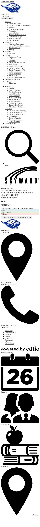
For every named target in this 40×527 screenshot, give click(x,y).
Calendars (12, 61)
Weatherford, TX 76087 (8, 283)
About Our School (15, 24)
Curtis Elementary (15, 94)
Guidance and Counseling (17, 110)
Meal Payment (13, 64)
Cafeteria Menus (10, 333)
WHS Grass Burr (14, 122)
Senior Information (15, 74)
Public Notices (9, 344)
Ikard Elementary (14, 96)
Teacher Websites (14, 48)
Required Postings (15, 38)
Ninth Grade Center (15, 107)
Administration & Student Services (20, 25)
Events (3, 210)
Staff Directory (14, 40)
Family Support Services (17, 62)
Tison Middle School (16, 105)
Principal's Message (15, 37)
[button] (8, 22)
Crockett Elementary (15, 92)
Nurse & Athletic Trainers (17, 35)
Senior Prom (13, 75)
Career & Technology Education (19, 46)
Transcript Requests (15, 120)
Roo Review (13, 116)
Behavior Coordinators (16, 29)
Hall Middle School (15, 103)
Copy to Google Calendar (9, 208)
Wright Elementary (15, 101)
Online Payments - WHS (17, 68)
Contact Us (8, 338)
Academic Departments (16, 44)
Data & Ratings (14, 33)
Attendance (12, 27)
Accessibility (9, 331)
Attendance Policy (15, 57)
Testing (11, 49)
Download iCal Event (27, 208)
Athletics (12, 53)
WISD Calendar (6, 212)
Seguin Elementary (15, 99)
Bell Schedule (13, 59)
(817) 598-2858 (11, 325)
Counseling (12, 31)
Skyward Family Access (17, 77)
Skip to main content (7, 2)
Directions (12, 83)
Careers (7, 336)
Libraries (8, 342)
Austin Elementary (15, 90)
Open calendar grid (24, 217)
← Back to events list (9, 217)
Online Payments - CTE (17, 70)
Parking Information (15, 72)
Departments (9, 340)
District (11, 88)
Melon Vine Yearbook (16, 66)
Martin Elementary (15, 97)
